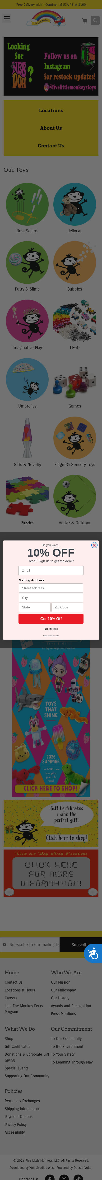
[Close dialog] (94, 545)
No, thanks (51, 628)
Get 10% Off (51, 619)
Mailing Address (31, 580)
